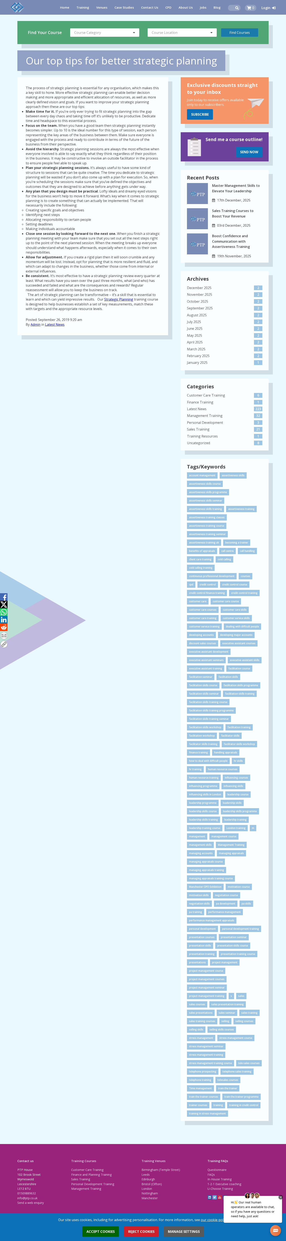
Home (64, 7)
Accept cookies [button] (100, 1231)
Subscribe (200, 114)
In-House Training (219, 1179)
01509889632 (26, 1193)
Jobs (203, 7)
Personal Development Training (92, 1184)
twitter (215, 1197)
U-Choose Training (220, 1189)
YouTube (220, 1197)
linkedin (209, 1197)
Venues (101, 7)
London (147, 1189)
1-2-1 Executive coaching (224, 1184)
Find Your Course (45, 32)
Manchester (150, 1198)
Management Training (86, 1189)
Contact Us (149, 7)
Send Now (249, 152)
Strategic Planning (118, 299)
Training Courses (83, 1161)
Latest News (54, 324)
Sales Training (80, 1179)
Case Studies (124, 7)
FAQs (211, 1175)
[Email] (4, 636)
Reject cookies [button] (141, 1231)
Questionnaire (217, 1170)
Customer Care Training (87, 1170)
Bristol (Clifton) (152, 1184)
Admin (35, 324)
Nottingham (150, 1193)
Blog (217, 7)
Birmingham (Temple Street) (161, 1170)
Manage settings (184, 1231)
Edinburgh (148, 1179)
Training (82, 7)
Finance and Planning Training (91, 1175)
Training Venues (153, 1161)
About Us (186, 7)
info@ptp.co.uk (27, 1198)
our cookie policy (214, 1219)
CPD (168, 7)
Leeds (146, 1175)
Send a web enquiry (30, 1203)
